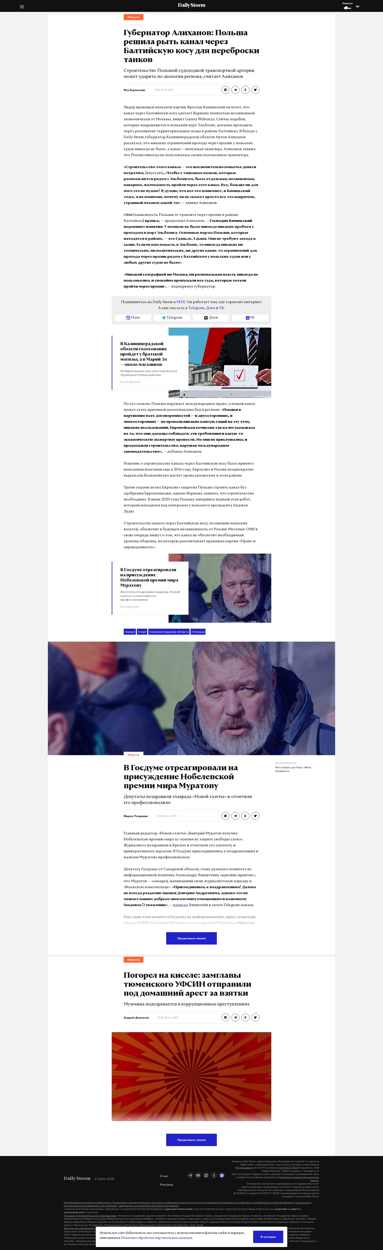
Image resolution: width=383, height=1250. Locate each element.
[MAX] (222, 1175)
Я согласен (268, 1236)
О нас (164, 1176)
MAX (181, 302)
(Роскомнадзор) (244, 1167)
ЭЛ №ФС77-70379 (289, 1167)
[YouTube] (198, 1175)
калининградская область (169, 631)
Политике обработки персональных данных (156, 1238)
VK (221, 308)
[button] (22, 7)
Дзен (210, 308)
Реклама (166, 1184)
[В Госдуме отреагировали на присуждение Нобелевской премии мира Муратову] (225, 816)
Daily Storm (191, 5)
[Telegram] (190, 1175)
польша (198, 631)
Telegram (196, 308)
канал (130, 631)
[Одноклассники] (214, 1175)
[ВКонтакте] (206, 1175)
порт (142, 631)
